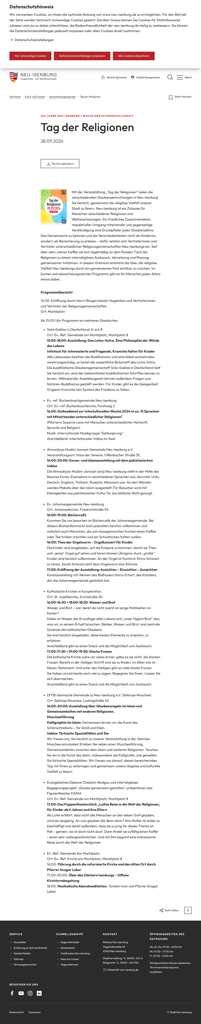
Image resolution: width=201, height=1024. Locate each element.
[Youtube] (21, 993)
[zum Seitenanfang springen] (188, 910)
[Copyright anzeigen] (64, 221)
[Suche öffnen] (170, 77)
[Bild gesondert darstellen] (54, 206)
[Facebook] (12, 993)
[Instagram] (30, 993)
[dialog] (100, 34)
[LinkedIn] (39, 993)
